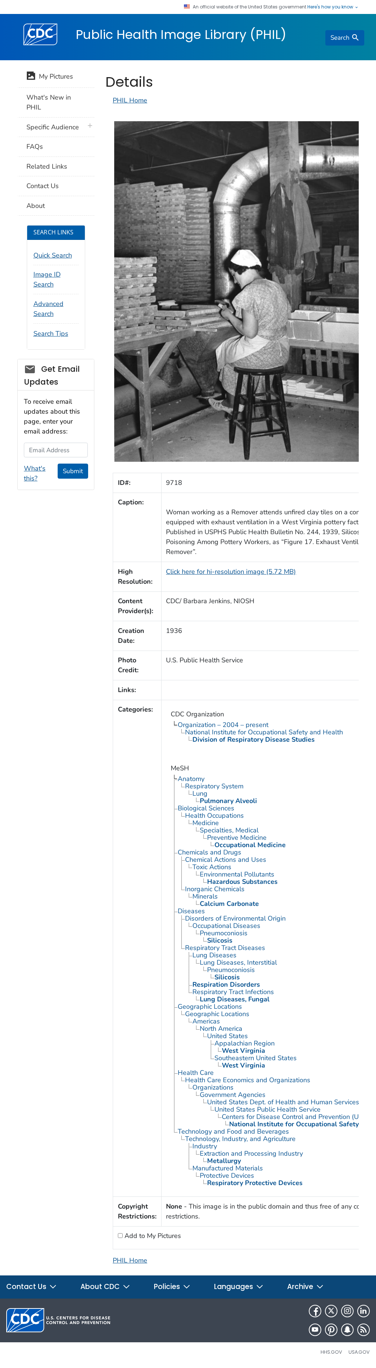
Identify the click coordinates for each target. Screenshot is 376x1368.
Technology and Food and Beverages (233, 1131)
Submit (73, 471)
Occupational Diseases (226, 925)
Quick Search (52, 255)
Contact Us (42, 185)
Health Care (196, 1072)
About (35, 205)
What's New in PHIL (48, 102)
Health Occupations (214, 815)
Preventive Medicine (237, 837)
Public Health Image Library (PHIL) (181, 34)
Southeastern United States (255, 1058)
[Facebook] (315, 1311)
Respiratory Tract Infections (233, 991)
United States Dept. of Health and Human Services (283, 1102)
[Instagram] (347, 1311)
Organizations (213, 1087)
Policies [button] (168, 1287)
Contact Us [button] (27, 1287)
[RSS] (363, 1330)
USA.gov (359, 1352)
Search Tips (50, 333)
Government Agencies (232, 1094)
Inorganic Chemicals (215, 889)
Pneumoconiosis (223, 933)
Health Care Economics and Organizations (247, 1080)
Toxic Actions (211, 867)
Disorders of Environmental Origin (235, 918)
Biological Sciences (206, 808)
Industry (204, 1146)
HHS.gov (331, 1352)
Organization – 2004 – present (223, 724)
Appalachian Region (244, 1043)
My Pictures (54, 76)
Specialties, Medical (229, 830)
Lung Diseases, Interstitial (238, 962)
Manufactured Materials (227, 1168)
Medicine (205, 822)
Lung (199, 793)
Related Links (46, 166)
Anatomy (191, 778)
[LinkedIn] (363, 1311)
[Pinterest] (331, 1330)
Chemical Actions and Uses (225, 859)
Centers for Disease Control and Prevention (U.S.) (295, 1116)
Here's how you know (330, 7)
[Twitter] (331, 1311)
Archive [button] (301, 1287)
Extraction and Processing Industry (251, 1153)
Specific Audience (52, 127)
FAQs (34, 146)
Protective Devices (227, 1175)
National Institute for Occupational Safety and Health (264, 732)
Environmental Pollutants (237, 874)
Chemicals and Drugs (209, 852)
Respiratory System (214, 786)
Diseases (191, 911)
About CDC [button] (101, 1287)
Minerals (205, 896)
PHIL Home (130, 100)
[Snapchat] (347, 1330)
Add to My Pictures (152, 1235)
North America (221, 1028)
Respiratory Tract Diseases (225, 947)
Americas (206, 1021)
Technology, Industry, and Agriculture (240, 1138)
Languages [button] (234, 1287)
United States (227, 1036)
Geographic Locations (210, 1006)
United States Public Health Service (267, 1109)
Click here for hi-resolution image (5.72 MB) (231, 571)
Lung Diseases (214, 955)
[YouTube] (315, 1330)
